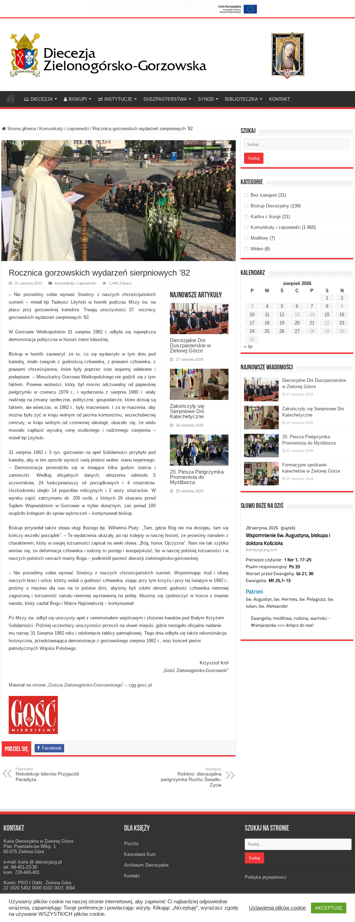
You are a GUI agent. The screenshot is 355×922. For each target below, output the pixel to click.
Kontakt (132, 875)
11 (267, 314)
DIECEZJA (42, 99)
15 (326, 314)
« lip (248, 346)
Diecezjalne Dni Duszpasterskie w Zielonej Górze (190, 345)
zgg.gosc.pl (140, 685)
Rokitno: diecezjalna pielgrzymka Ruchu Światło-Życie (191, 777)
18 (267, 322)
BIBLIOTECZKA (241, 99)
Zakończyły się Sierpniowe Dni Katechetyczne (187, 411)
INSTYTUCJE (118, 99)
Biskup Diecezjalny (270, 205)
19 (281, 322)
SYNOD (206, 99)
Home (11, 98)
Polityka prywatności (265, 877)
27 (297, 331)
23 (341, 322)
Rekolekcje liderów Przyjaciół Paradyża (47, 774)
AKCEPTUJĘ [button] (328, 908)
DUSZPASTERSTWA (165, 99)
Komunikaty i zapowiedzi (64, 128)
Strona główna (21, 128)
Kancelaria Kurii (140, 854)
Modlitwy (259, 238)
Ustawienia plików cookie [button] (277, 908)
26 (281, 331)
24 (252, 331)
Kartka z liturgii (266, 216)
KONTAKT (279, 99)
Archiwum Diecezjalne (146, 865)
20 (297, 322)
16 (341, 314)
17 (252, 322)
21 (312, 322)
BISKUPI (78, 99)
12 (281, 314)
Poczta (131, 843)
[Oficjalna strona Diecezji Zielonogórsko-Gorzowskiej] (163, 53)
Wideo (257, 248)
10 (252, 314)
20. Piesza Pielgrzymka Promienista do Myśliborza (197, 477)
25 (267, 331)
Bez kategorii (264, 195)
